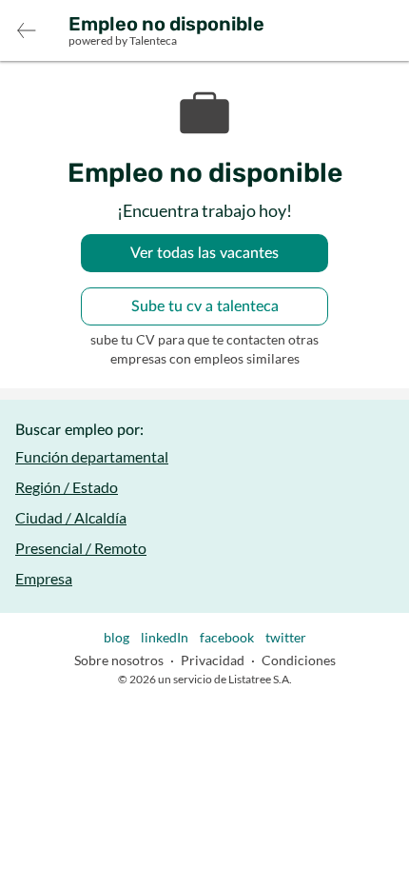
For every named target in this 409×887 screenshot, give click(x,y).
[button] (27, 30)
